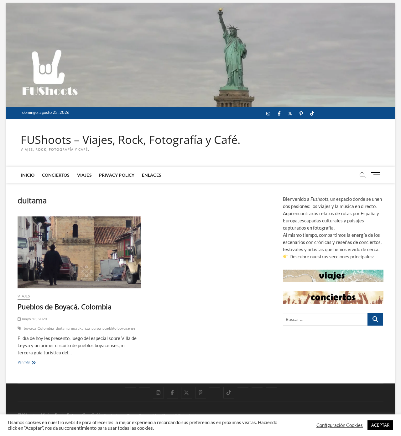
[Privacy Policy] (257, 387)
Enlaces (151, 175)
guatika (77, 328)
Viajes (84, 175)
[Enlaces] (271, 387)
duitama (63, 328)
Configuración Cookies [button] (339, 425)
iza (87, 328)
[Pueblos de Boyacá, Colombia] (79, 252)
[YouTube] (144, 387)
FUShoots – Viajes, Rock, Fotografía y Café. (130, 140)
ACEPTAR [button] (380, 425)
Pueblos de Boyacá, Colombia (65, 306)
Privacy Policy (117, 175)
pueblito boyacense (119, 328)
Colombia (46, 328)
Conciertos (56, 175)
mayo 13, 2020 (34, 319)
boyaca (30, 328)
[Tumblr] (214, 387)
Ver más (31, 362)
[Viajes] (242, 387)
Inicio (27, 175)
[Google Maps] (130, 387)
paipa (96, 328)
